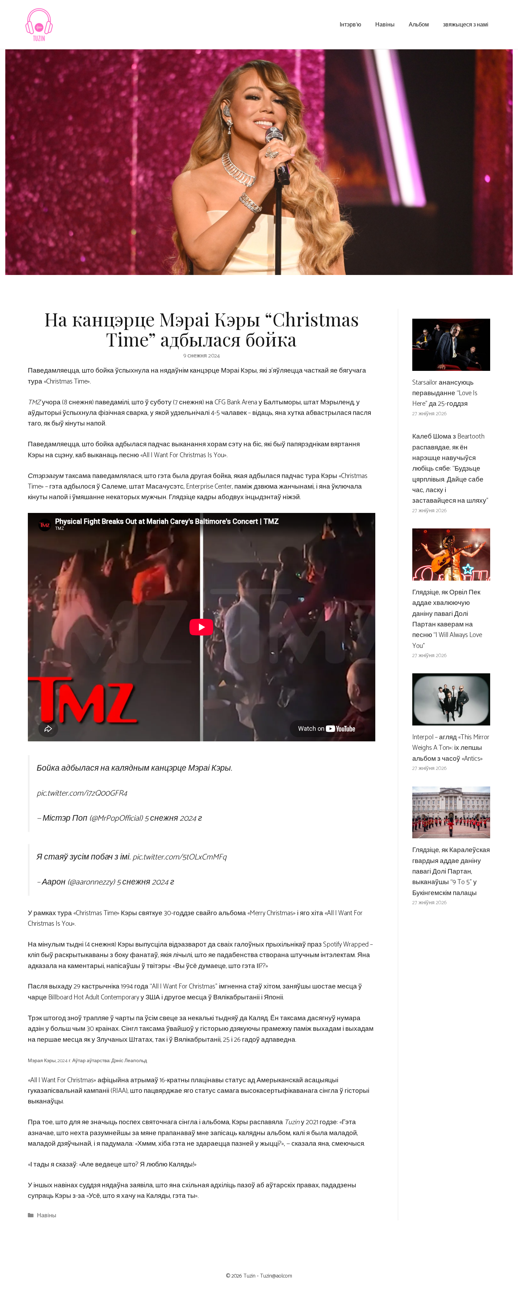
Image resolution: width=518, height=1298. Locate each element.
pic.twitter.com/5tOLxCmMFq (179, 857)
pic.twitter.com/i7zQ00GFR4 (82, 793)
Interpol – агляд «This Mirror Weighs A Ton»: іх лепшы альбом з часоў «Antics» (450, 748)
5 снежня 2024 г (173, 818)
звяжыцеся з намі (465, 24)
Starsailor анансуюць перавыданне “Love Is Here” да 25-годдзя (444, 393)
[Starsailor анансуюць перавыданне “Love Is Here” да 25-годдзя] (451, 365)
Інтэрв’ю (350, 24)
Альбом (419, 24)
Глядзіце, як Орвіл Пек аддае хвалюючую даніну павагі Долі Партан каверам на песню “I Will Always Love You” (447, 619)
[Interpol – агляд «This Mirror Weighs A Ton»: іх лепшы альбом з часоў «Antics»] (451, 720)
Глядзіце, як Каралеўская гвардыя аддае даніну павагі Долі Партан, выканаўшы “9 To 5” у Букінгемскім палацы (451, 872)
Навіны (385, 24)
